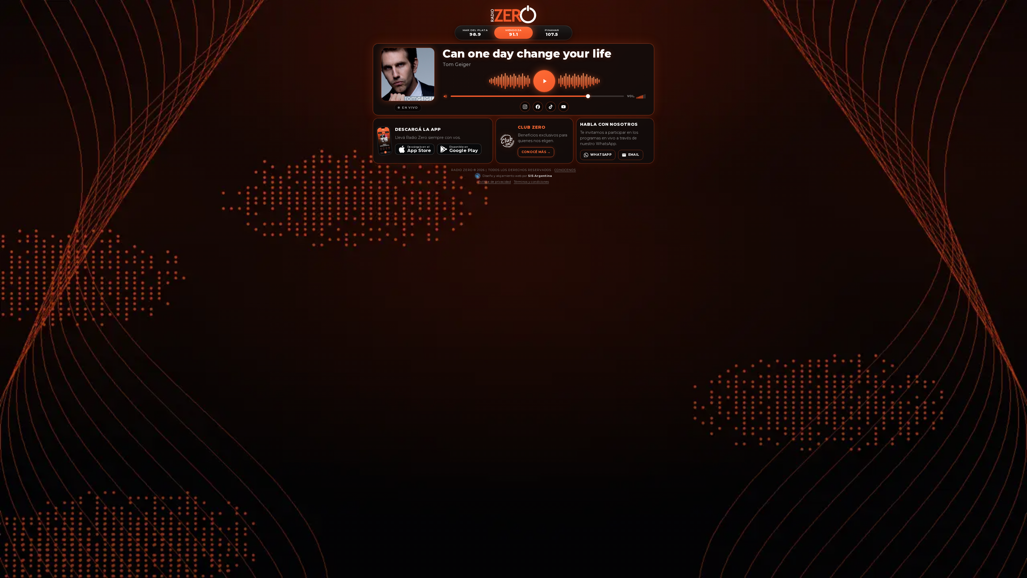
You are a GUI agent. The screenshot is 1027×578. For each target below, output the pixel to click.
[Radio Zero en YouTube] (563, 107)
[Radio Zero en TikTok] (551, 107)
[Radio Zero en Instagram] (525, 107)
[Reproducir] (544, 81)
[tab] (475, 33)
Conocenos (565, 170)
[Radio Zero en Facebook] (538, 107)
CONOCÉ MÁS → (536, 152)
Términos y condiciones (531, 182)
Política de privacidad (494, 182)
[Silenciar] (445, 96)
